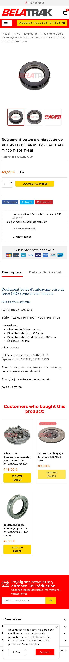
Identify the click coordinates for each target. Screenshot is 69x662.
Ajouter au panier (35, 183)
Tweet (28, 202)
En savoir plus (30, 644)
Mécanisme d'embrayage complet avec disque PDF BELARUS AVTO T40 (16, 459)
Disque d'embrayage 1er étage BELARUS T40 (50, 457)
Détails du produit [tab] (45, 272)
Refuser (17, 652)
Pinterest (46, 202)
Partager (11, 202)
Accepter (45, 652)
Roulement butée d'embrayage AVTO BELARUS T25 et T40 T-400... (15, 530)
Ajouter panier (17, 478)
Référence (8, 156)
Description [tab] (12, 272)
